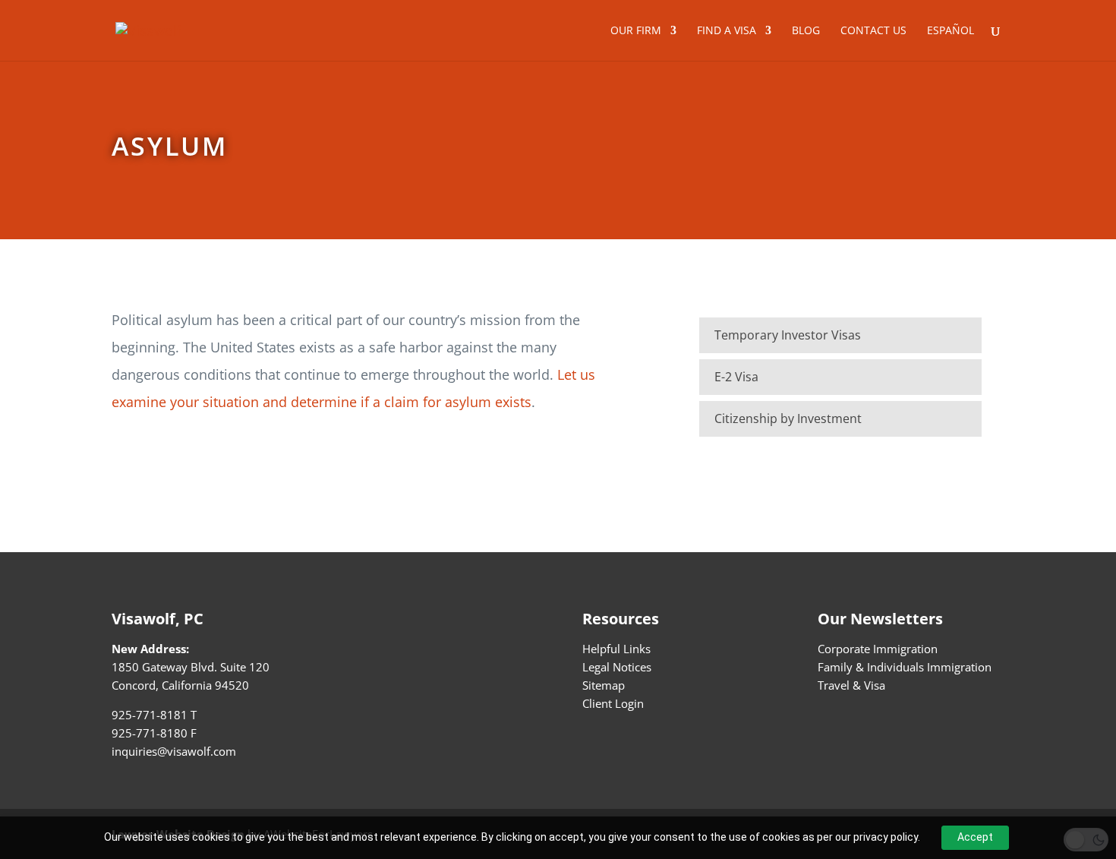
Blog (806, 31)
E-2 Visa (736, 376)
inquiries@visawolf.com (174, 751)
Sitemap (603, 685)
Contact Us (873, 31)
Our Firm (635, 31)
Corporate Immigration (878, 648)
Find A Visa (726, 31)
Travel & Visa (851, 685)
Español (950, 31)
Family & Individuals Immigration (904, 666)
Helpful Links (616, 648)
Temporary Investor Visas (787, 335)
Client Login (613, 703)
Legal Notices (616, 666)
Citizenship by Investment (788, 418)
